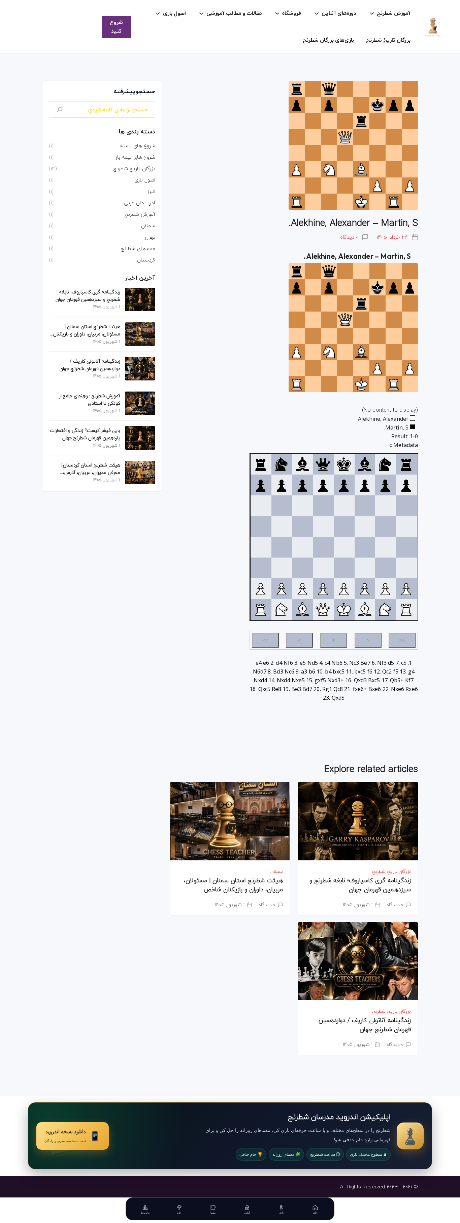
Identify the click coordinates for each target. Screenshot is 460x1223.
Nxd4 (260, 680)
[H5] (406, 526)
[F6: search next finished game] (364, 505)
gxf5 (320, 680)
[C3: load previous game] (302, 568)
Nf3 (382, 662)
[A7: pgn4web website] (260, 485)
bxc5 (338, 671)
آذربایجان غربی (139, 203)
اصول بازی (174, 13)
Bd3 (278, 671)
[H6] (406, 505)
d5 (391, 662)
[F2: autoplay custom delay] (364, 588)
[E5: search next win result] (343, 526)
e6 (266, 662)
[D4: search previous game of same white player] (323, 547)
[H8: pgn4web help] (406, 464)
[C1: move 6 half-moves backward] (302, 609)
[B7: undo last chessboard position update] (281, 485)
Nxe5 (298, 680)
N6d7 (259, 671)
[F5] (364, 526)
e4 (259, 662)
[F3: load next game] (364, 568)
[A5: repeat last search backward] (260, 526)
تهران (150, 237)
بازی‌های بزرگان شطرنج (328, 40)
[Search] (60, 109)
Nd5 (312, 662)
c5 (403, 662)
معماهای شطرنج (138, 248)
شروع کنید (116, 27)
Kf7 (409, 680)
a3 (304, 671)
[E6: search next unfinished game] (343, 505)
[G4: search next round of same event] (385, 547)
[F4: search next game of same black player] (364, 547)
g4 (411, 671)
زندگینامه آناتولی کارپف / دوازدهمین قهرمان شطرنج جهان (365, 1024)
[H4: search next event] (406, 547)
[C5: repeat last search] (302, 526)
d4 (279, 662)
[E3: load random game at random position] (343, 568)
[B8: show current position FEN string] (281, 464)
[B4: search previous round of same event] (281, 547)
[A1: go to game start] (260, 609)
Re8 (276, 689)
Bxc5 (374, 680)
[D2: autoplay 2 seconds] (323, 588)
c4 (327, 662)
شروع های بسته (137, 145)
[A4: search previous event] (260, 547)
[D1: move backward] (323, 609)
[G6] (385, 505)
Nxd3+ (335, 680)
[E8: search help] (343, 464)
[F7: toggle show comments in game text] (364, 485)
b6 (312, 671)
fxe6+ (360, 689)
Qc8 (338, 689)
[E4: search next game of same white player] (343, 547)
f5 (395, 671)
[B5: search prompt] (281, 526)
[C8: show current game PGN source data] (302, 464)
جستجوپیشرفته (134, 91)
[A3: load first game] (260, 568)
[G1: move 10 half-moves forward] (385, 609)
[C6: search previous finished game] (302, 505)
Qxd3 (360, 680)
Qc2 (387, 671)
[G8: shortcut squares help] (385, 464)
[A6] (260, 505)
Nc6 (289, 671)
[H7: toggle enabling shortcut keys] (406, 485)
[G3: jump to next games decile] (385, 568)
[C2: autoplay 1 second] (302, 588)
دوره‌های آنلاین (339, 13)
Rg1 (327, 689)
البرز (151, 191)
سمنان (276, 871)
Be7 (365, 662)
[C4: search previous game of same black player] (302, 547)
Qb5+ (397, 680)
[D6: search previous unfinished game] (323, 505)
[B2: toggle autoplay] (281, 588)
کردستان (146, 260)
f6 (369, 671)
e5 (303, 662)
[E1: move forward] (343, 609)
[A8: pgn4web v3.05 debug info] (260, 464)
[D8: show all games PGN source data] (323, 464)
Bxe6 (374, 689)
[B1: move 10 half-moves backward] (281, 609)
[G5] (385, 526)
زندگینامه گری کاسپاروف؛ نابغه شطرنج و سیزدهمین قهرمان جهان (360, 885)
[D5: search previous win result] (323, 526)
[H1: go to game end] (406, 609)
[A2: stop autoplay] (260, 588)
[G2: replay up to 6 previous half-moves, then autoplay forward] (385, 588)
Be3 (296, 689)
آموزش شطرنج (393, 13)
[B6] (281, 505)
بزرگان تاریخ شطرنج (388, 40)
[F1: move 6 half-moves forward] (364, 609)
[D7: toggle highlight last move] (323, 485)
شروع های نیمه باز (135, 157)
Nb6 (336, 662)
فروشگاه (291, 13)
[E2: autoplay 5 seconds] (343, 588)
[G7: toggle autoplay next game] (385, 485)
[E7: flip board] (343, 485)
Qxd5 (338, 697)
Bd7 (307, 689)
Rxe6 (411, 689)
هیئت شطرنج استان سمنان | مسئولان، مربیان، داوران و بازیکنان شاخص (233, 885)
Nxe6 (397, 689)
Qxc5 (264, 689)
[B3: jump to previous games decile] (281, 568)
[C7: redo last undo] (302, 485)
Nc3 (354, 662)
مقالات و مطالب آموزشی (234, 13)
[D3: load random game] (323, 568)
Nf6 (288, 662)
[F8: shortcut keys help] (364, 464)
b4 (328, 671)
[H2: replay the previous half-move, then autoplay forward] (406, 588)
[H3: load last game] (406, 568)
